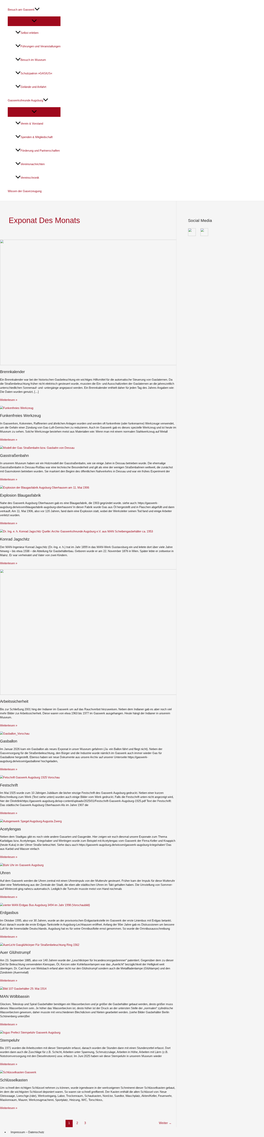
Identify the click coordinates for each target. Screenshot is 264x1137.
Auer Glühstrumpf (15, 952)
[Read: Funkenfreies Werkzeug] (16, 408)
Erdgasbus (9, 912)
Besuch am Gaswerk (21, 9)
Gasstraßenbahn (14, 455)
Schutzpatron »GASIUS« (36, 73)
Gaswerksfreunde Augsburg (25, 100)
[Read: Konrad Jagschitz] (76, 531)
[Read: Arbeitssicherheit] (96, 693)
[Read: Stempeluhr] (30, 1032)
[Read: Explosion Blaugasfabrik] (44, 487)
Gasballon (8, 741)
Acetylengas (10, 829)
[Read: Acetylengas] (31, 821)
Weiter (165, 1123)
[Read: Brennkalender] (96, 364)
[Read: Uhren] (21, 865)
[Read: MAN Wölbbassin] (23, 988)
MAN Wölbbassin (14, 996)
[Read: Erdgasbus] (45, 905)
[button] (37, 9)
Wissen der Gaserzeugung (25, 191)
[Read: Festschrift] (30, 777)
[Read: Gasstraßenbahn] (37, 447)
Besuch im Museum (33, 59)
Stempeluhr (10, 1040)
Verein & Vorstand (31, 123)
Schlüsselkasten (14, 1080)
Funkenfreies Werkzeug (20, 415)
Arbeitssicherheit (14, 701)
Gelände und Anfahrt (33, 86)
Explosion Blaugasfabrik (20, 495)
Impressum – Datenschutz (27, 1132)
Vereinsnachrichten (32, 164)
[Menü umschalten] (34, 21)
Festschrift (9, 785)
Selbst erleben (29, 32)
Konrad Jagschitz (15, 539)
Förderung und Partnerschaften (40, 150)
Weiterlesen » (8, 399)
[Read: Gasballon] (14, 733)
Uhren (5, 873)
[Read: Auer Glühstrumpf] (39, 944)
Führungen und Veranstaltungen (40, 46)
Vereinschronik (29, 177)
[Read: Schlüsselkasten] (18, 1072)
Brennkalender (12, 372)
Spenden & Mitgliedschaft (36, 137)
